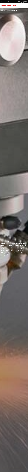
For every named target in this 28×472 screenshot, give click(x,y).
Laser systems (10, 10)
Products (3, 10)
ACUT (15, 10)
